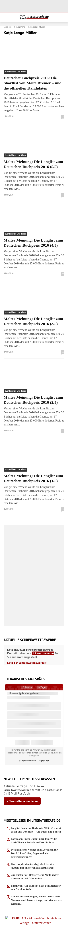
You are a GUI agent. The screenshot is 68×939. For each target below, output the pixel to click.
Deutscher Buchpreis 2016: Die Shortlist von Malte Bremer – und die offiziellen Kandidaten (32, 83)
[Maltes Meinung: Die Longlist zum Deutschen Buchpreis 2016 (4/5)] (34, 221)
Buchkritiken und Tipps (15, 71)
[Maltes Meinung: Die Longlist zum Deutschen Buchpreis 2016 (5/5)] (34, 142)
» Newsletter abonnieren (22, 801)
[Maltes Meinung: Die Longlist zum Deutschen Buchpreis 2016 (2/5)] (34, 378)
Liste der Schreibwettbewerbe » (27, 662)
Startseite (7, 27)
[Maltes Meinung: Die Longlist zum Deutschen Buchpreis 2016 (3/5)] (34, 299)
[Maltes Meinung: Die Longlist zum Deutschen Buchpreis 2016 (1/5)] (34, 456)
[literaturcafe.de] (34, 17)
